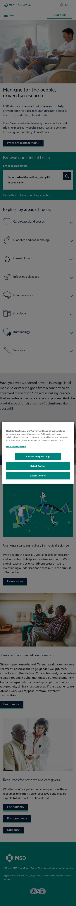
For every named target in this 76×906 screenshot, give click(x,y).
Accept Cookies (38, 477)
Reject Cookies (38, 467)
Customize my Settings (38, 456)
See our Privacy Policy (16, 445)
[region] (38, 453)
